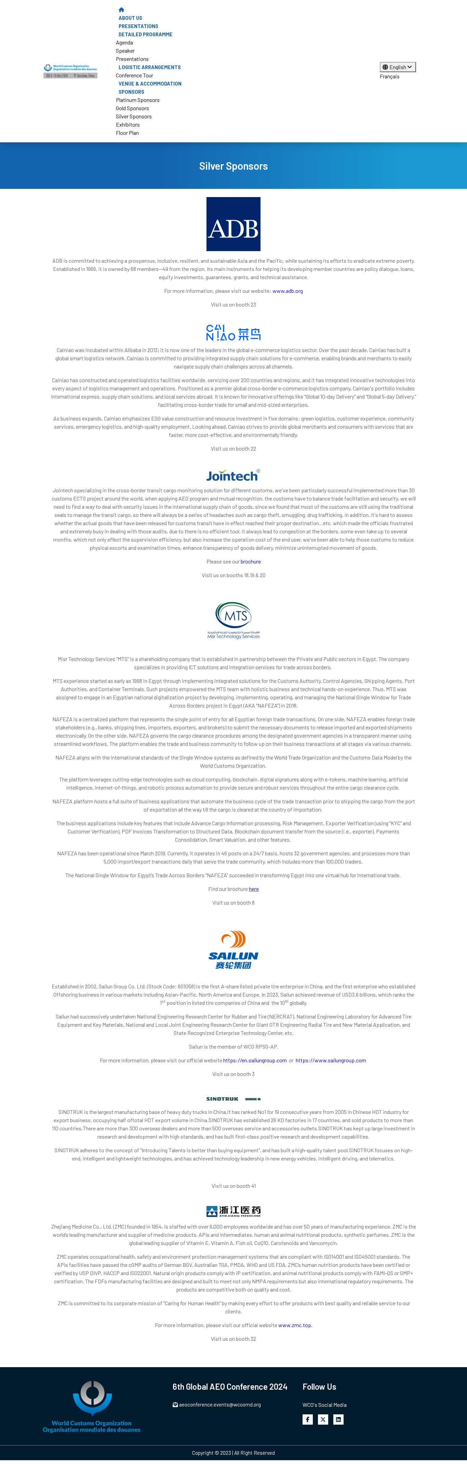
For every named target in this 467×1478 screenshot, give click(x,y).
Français (390, 76)
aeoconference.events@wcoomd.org (220, 1404)
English (398, 67)
